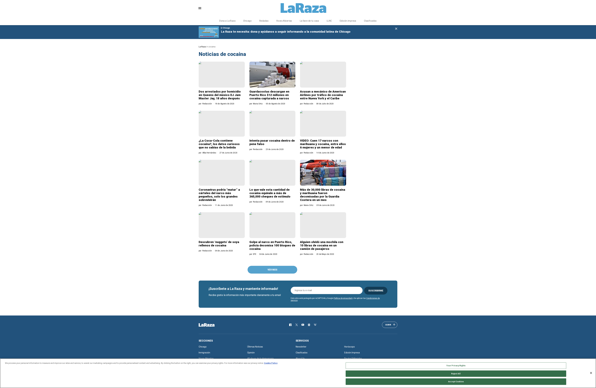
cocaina (211, 46)
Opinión (251, 352)
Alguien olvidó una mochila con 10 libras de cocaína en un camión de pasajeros (321, 245)
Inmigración (204, 352)
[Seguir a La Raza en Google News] (309, 325)
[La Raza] (303, 8)
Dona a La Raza (227, 21)
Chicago (247, 21)
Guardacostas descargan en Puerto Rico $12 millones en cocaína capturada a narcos (269, 95)
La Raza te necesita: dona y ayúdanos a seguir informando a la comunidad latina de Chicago (285, 31)
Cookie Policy (271, 363)
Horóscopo (349, 346)
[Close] (591, 373)
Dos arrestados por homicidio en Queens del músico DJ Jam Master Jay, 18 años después (220, 95)
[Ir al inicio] (211, 325)
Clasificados (370, 21)
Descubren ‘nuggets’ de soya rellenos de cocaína (219, 243)
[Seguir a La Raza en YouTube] (303, 325)
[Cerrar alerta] (396, 28)
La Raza (202, 46)
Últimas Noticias (255, 346)
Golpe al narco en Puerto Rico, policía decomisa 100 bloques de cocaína (272, 245)
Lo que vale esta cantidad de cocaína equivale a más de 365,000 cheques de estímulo (269, 193)
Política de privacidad (343, 298)
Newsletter (301, 346)
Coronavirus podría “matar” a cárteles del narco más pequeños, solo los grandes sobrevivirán (219, 195)
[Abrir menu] (199, 8)
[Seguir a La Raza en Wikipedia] (315, 325)
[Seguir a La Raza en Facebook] (290, 325)
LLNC (329, 21)
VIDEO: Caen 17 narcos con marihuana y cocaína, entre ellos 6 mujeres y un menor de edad (323, 144)
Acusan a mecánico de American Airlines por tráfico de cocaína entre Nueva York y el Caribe (323, 95)
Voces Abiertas (284, 21)
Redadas (264, 21)
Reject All (456, 373)
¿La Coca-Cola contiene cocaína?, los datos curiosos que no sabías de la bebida (219, 144)
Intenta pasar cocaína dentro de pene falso (272, 142)
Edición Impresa (352, 352)
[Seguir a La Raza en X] (296, 325)
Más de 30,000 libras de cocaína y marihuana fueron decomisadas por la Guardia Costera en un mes (322, 195)
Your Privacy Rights (455, 365)
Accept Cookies (456, 381)
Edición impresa (348, 21)
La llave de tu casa (309, 21)
